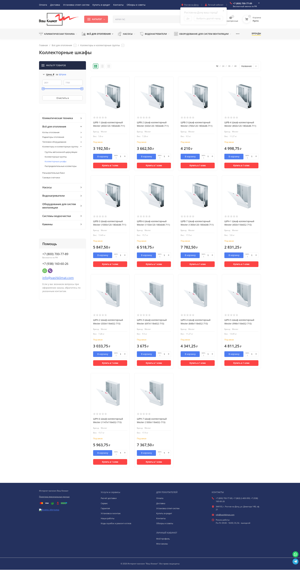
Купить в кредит (164, 513)
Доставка (160, 503)
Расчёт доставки (109, 498)
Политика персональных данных (54, 496)
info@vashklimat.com (58, 278)
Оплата (159, 498)
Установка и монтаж (111, 513)
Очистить (62, 98)
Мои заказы (162, 543)
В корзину (102, 156)
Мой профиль (163, 538)
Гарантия (105, 508)
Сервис (104, 503)
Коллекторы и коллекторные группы (100, 45)
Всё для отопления (62, 45)
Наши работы (107, 518)
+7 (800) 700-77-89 (242, 3)
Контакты (161, 518)
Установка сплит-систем (168, 508)
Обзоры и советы (164, 523)
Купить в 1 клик (110, 165)
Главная (43, 45)
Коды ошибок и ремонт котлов (116, 523)
